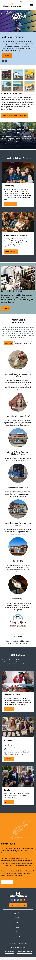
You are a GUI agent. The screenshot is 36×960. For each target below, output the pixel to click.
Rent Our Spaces (9, 204)
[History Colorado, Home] (12, 5)
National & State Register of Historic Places (18, 453)
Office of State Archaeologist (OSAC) (18, 375)
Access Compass (18, 599)
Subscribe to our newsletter (18, 905)
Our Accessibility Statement (24, 952)
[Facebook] (12, 900)
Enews (18, 936)
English (23, 1)
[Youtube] (24, 900)
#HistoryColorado (9, 952)
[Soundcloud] (21, 900)
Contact (16, 922)
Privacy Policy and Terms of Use (18, 947)
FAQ (16, 932)
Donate (16, 918)
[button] (31, 5)
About (16, 913)
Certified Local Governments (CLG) (18, 524)
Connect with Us (7, 882)
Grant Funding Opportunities (22, 343)
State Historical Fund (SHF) (18, 416)
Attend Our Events (10, 251)
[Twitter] (18, 900)
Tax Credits (18, 561)
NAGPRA (18, 637)
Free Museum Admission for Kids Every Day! (14, 115)
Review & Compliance (18, 487)
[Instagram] (15, 900)
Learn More (6, 55)
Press (16, 927)
